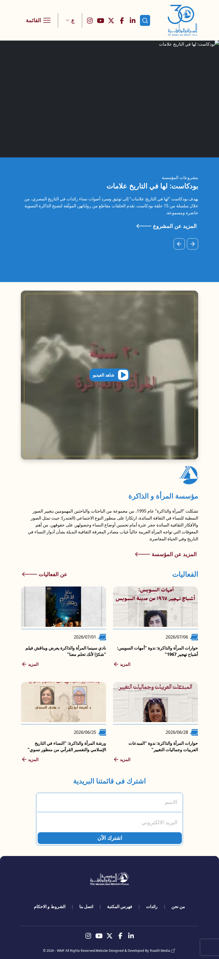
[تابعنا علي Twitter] (111, 20)
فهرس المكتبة (119, 906)
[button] (70, 20)
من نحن (178, 906)
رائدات (152, 906)
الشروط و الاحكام (49, 906)
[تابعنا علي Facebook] (122, 20)
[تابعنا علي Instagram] (89, 20)
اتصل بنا (86, 906)
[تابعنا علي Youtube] (100, 20)
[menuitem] (178, 906)
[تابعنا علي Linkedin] (132, 20)
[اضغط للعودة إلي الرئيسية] (182, 20)
